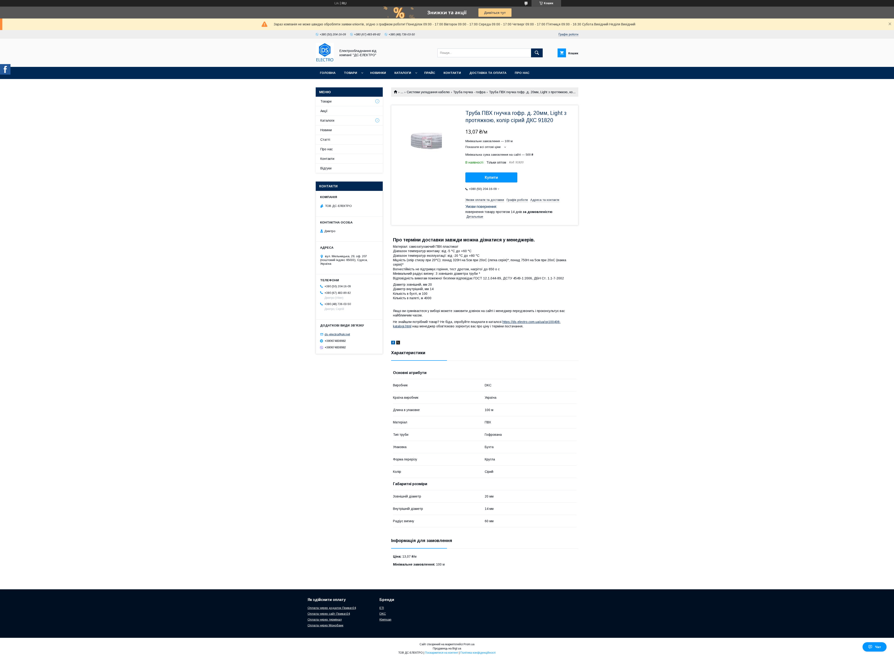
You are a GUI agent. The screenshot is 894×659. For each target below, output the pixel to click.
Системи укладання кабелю (428, 92)
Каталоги (402, 73)
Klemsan (385, 619)
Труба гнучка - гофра (469, 92)
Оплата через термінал (325, 619)
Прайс (429, 73)
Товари (350, 73)
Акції (324, 111)
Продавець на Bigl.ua (447, 648)
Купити (491, 177)
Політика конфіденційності (478, 652)
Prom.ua (469, 644)
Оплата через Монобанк (325, 625)
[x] (398, 343)
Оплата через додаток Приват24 (332, 608)
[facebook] (393, 343)
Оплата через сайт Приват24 (329, 613)
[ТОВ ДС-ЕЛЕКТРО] (325, 61)
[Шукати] (537, 52)
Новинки (378, 73)
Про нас (522, 73)
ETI (381, 608)
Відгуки (326, 168)
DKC (382, 613)
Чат (878, 647)
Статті (325, 139)
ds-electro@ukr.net (337, 334)
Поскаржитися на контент (441, 652)
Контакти (452, 73)
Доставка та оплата (487, 73)
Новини (326, 130)
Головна (327, 73)
